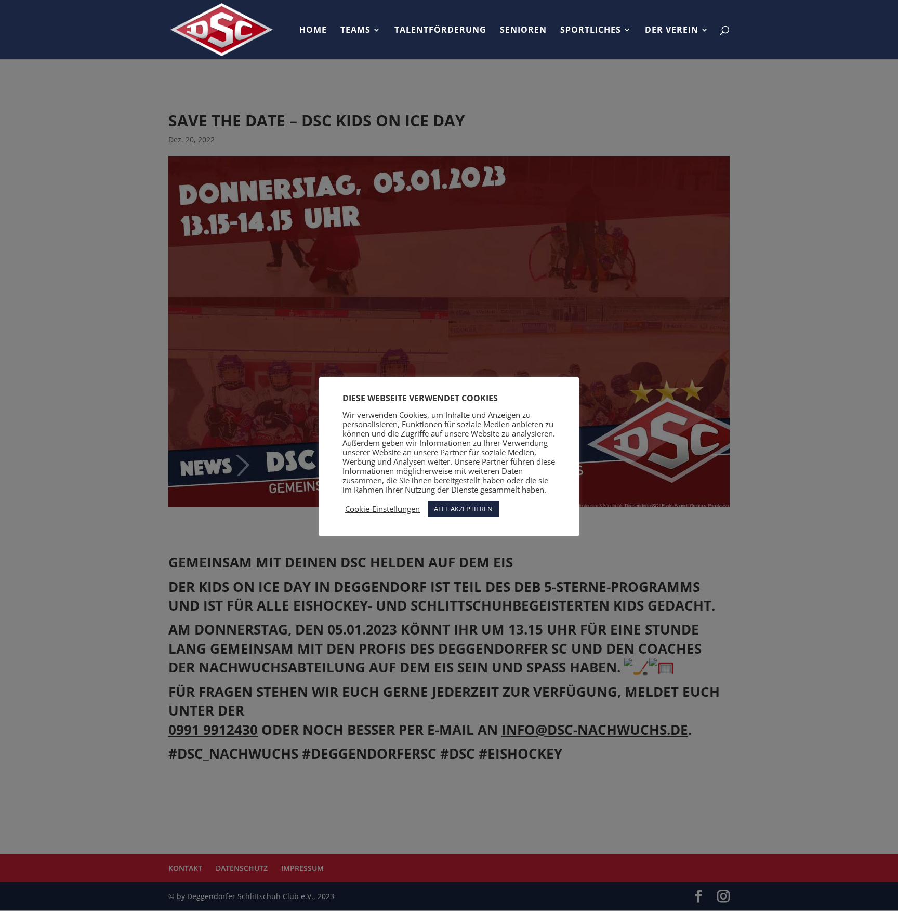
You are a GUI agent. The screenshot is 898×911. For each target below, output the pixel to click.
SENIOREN (523, 30)
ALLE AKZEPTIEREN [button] (463, 508)
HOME (313, 30)
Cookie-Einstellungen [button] (382, 508)
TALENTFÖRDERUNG (440, 30)
